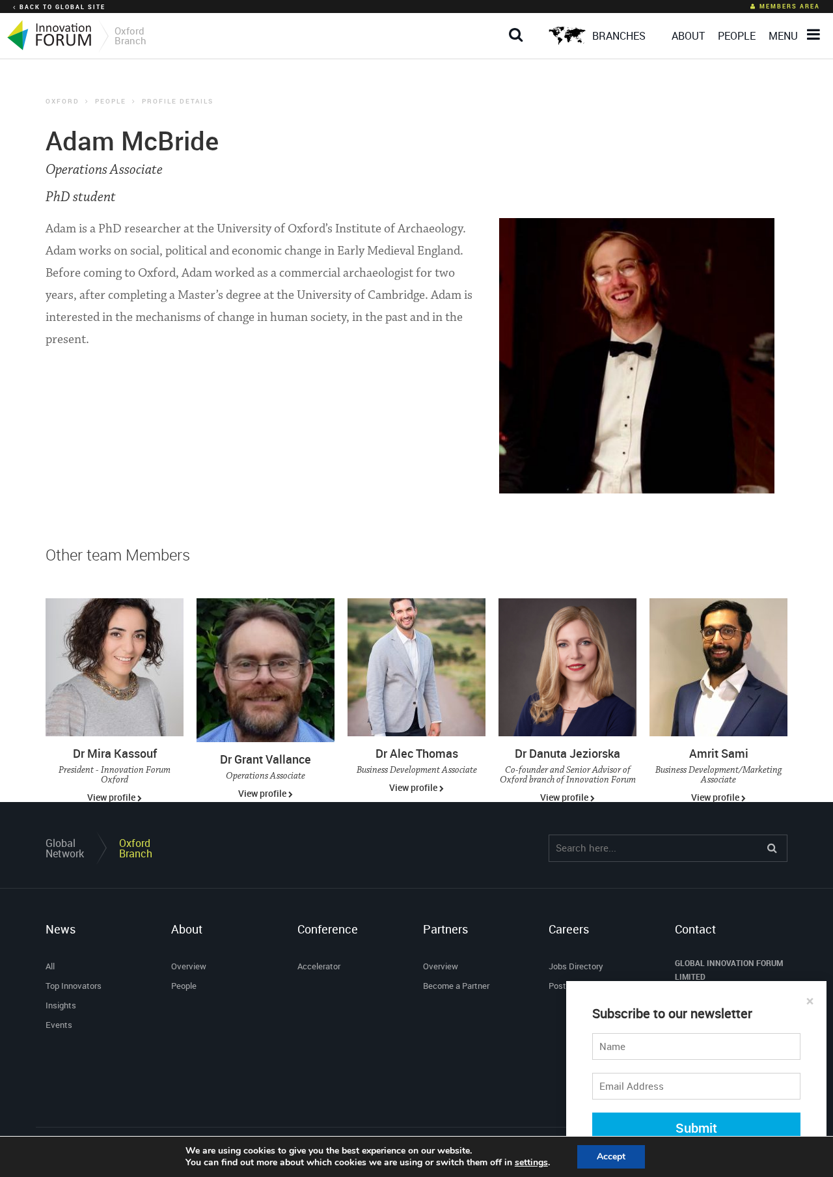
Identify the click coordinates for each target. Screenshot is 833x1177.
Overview (188, 966)
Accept (611, 1156)
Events (59, 1025)
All (50, 966)
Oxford (62, 100)
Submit (696, 1128)
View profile (112, 797)
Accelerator (318, 966)
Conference (327, 929)
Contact (695, 929)
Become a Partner (456, 985)
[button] (519, 24)
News (60, 929)
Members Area (789, 6)
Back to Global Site (62, 7)
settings (531, 1163)
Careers (569, 929)
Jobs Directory (576, 966)
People (110, 100)
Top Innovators (74, 985)
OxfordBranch (135, 848)
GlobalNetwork (65, 848)
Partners (445, 929)
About (186, 929)
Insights (61, 1005)
